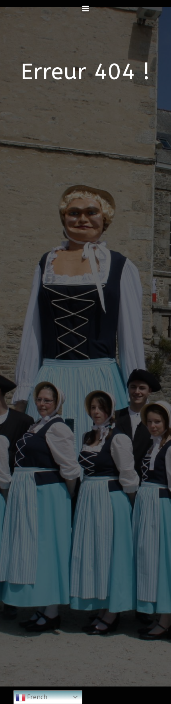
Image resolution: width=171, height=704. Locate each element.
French (36, 696)
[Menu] (85, 9)
